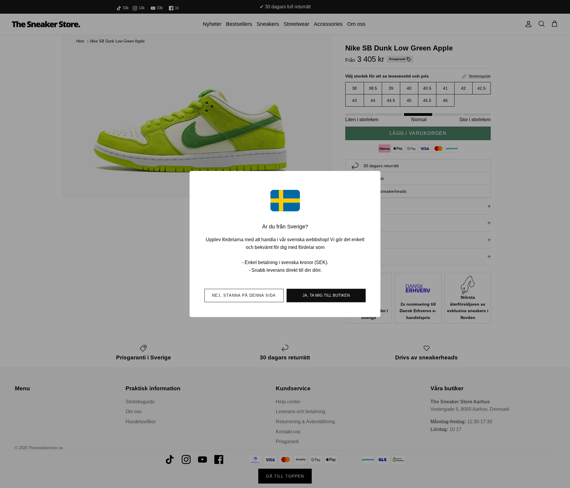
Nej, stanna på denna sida (244, 295)
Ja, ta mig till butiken (326, 295)
